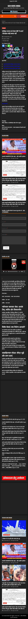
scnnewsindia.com (7, 36)
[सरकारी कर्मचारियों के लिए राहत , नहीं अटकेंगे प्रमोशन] (14, 146)
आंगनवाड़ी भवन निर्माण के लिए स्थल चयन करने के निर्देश (13, 448)
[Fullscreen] (24, 271)
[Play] (3, 271)
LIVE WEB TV (23, 16)
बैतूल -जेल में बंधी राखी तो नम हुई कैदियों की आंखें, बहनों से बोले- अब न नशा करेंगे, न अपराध (13, 438)
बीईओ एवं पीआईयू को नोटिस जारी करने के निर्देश (11, 453)
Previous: (11, 121)
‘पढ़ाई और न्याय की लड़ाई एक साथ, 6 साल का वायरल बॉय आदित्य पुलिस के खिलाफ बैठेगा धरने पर (13, 427)
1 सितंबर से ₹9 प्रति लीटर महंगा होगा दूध (10, 419)
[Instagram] (11, 46)
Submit (6, 248)
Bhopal (3, 28)
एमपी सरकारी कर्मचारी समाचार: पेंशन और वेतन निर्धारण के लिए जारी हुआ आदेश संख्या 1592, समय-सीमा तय (14, 179)
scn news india (14, 5)
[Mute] (22, 271)
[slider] (13, 271)
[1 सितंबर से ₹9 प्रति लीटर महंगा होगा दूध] (14, 528)
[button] (2, 16)
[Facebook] (3, 46)
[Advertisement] (14, 396)
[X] (6, 46)
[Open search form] (15, 16)
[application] (14, 266)
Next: (14, 127)
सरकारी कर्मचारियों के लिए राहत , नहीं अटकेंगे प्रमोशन (13, 156)
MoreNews (23, 615)
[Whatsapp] (8, 46)
